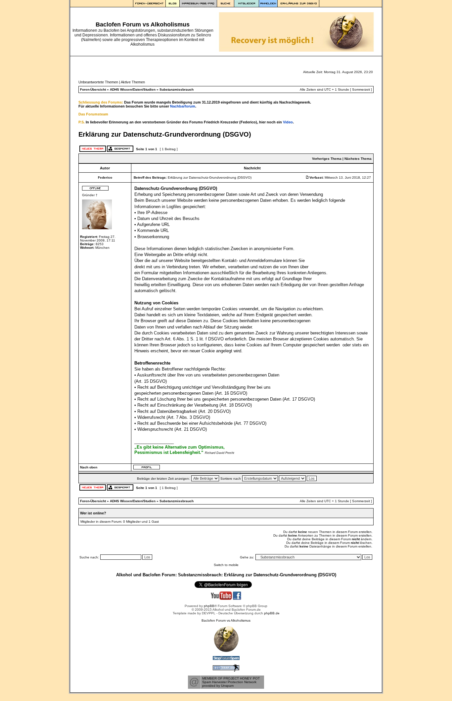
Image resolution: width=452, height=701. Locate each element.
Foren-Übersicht (93, 89)
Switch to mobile (226, 565)
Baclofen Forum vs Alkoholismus (226, 620)
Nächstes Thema (358, 158)
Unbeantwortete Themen (98, 82)
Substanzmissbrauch (176, 89)
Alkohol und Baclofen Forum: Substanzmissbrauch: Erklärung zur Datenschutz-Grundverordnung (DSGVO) (226, 574)
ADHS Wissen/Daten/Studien (133, 89)
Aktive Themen (133, 82)
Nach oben (88, 467)
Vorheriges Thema (326, 158)
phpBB (209, 606)
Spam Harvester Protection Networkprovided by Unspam (229, 683)
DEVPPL (208, 613)
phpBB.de (272, 613)
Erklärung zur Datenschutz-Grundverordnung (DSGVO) (164, 134)
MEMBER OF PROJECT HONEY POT (231, 678)
